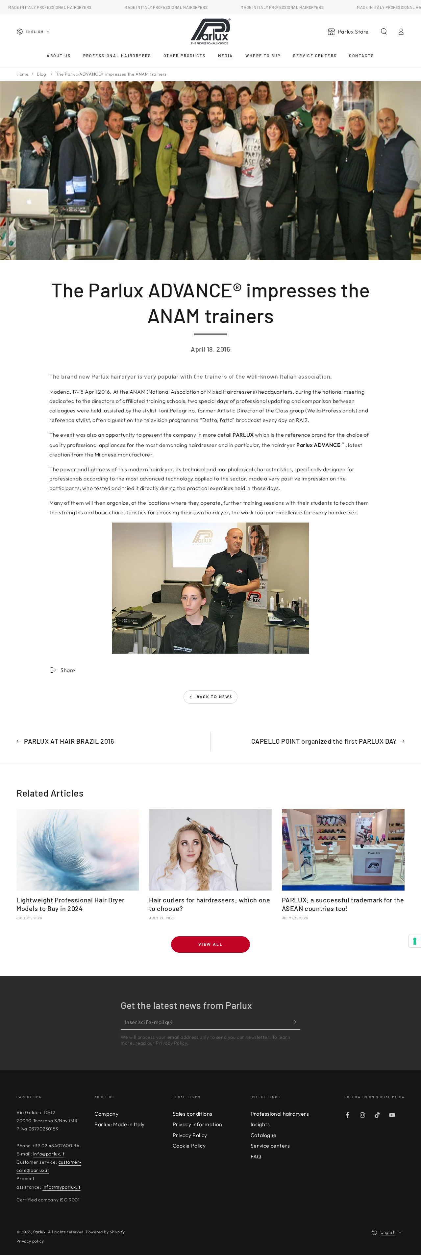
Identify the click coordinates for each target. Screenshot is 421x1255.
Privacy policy (30, 1241)
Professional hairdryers (280, 1113)
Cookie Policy (189, 1145)
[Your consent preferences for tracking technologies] (415, 941)
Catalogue (263, 1135)
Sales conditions (193, 1113)
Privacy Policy (190, 1135)
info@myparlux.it (61, 1187)
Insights (260, 1124)
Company (106, 1113)
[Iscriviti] (296, 1022)
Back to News (214, 696)
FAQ (256, 1156)
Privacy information (197, 1124)
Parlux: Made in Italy (119, 1124)
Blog (41, 74)
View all (210, 944)
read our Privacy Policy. (162, 1043)
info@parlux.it (48, 1154)
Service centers (270, 1145)
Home (22, 74)
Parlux (39, 1231)
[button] (383, 31)
